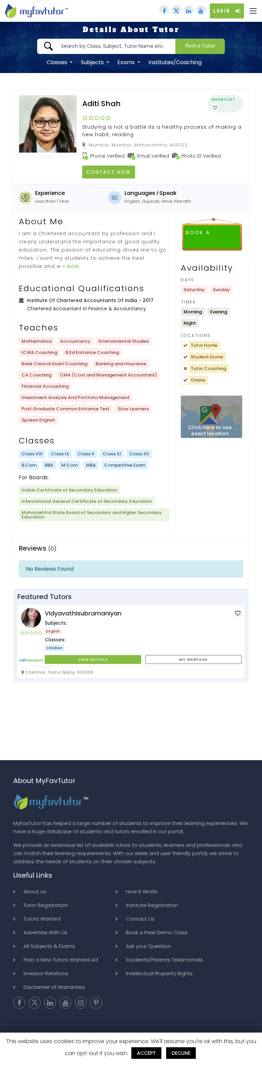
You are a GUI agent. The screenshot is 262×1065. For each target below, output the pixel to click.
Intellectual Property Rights (159, 973)
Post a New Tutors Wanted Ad (61, 959)
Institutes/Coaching (175, 62)
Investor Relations (46, 973)
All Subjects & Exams (49, 946)
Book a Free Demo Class (157, 932)
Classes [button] (58, 62)
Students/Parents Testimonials (164, 959)
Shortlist (223, 99)
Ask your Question (148, 946)
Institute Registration (152, 905)
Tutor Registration (46, 905)
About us (35, 891)
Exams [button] (126, 62)
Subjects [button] (93, 62)
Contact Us (140, 918)
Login (221, 11)
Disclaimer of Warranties (54, 987)
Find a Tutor (200, 45)
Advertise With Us (45, 932)
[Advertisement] (131, 726)
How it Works (142, 891)
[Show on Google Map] (211, 417)
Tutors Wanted (42, 918)
